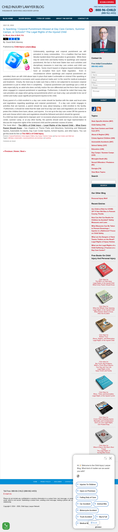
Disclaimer (58, 481)
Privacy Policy (45, 481)
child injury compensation (15, 138)
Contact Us (83, 18)
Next (23, 151)
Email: (93, 77)
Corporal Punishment (15, 136)
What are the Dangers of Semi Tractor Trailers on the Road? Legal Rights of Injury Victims (103, 239)
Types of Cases (43, 18)
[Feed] (98, 109)
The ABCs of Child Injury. (33, 134)
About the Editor (64, 18)
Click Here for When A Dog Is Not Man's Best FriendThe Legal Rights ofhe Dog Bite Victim (103, 449)
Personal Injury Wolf (99, 198)
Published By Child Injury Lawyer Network (102, 7)
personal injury (39, 138)
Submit (103, 100)
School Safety (99, 145)
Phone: (93, 82)
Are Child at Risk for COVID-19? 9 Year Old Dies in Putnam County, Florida (103, 211)
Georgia (96, 168)
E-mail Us (7, 494)
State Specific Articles (102, 121)
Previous (7, 151)
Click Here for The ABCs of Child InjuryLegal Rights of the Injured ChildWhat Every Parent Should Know (104, 282)
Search (103, 185)
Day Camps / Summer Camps (43, 136)
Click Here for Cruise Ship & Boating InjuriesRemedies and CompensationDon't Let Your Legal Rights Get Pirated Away (104, 420)
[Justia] (93, 109)
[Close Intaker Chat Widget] (110, 458)
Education (97, 149)
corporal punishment (28, 138)
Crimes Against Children (28, 136)
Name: (93, 72)
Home (16, 151)
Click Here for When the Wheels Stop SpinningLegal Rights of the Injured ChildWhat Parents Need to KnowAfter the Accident (103, 309)
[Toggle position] (105, 458)
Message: (94, 88)
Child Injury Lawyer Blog (23, 9)
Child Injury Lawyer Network (30, 506)
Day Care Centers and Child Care (64, 136)
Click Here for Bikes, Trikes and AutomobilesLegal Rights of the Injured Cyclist (103, 394)
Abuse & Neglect (100, 134)
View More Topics (98, 172)
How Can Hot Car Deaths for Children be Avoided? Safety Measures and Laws (102, 220)
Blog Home (8, 18)
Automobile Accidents (102, 142)
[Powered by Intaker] (98, 527)
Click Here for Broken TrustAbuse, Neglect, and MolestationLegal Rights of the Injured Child (104, 337)
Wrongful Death (99, 159)
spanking (48, 138)
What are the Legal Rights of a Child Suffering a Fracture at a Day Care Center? (103, 247)
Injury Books (25, 18)
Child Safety (98, 125)
